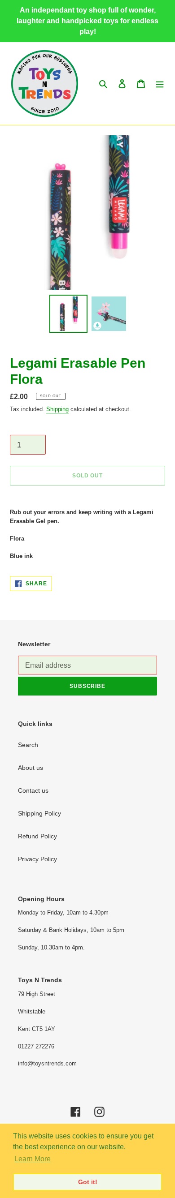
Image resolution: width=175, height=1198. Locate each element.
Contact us (33, 790)
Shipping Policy (39, 813)
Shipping (57, 409)
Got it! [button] (87, 1181)
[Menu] (159, 83)
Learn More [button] (32, 1159)
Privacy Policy (37, 859)
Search (28, 744)
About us (30, 767)
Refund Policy (37, 836)
